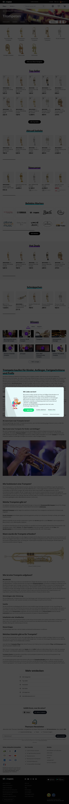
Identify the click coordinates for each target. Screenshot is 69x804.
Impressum (45, 414)
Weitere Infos (51, 409)
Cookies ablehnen (41, 409)
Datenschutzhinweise (54, 414)
